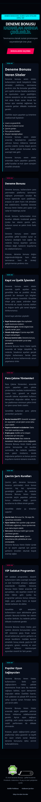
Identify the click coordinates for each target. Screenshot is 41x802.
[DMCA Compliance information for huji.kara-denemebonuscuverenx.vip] (25, 775)
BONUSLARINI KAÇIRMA (20, 51)
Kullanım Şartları (28, 788)
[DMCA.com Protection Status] (12, 775)
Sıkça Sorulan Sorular (20, 794)
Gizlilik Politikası (13, 788)
